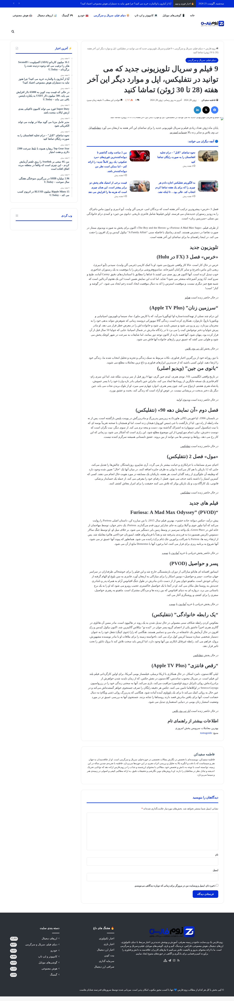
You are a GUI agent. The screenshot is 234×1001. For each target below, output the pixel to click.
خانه (192, 15)
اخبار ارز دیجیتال (105, 949)
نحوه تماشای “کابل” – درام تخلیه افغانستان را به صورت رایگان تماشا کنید (176, 157)
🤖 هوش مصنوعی (22, 15)
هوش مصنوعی (49, 968)
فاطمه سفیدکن (208, 100)
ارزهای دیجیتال (49, 938)
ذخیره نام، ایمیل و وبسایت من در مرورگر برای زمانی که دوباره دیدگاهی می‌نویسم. (174, 885)
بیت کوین (109, 955)
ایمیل (215, 870)
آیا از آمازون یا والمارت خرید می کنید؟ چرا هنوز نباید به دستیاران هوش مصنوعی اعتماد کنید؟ (125, 3)
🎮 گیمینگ (67, 15)
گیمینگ (53, 974)
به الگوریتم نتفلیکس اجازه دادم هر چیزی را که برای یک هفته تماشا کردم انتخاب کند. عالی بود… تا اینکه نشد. (175, 187)
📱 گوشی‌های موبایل (174, 15)
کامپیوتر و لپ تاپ (47, 956)
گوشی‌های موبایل (48, 962)
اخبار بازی (109, 944)
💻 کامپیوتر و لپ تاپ (146, 15)
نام (216, 854)
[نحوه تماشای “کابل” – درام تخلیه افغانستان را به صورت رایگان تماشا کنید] (208, 156)
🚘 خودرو (83, 15)
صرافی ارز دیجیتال (104, 966)
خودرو (54, 950)
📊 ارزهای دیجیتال (47, 15)
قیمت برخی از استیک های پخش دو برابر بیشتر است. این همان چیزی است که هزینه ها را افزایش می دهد (107, 187)
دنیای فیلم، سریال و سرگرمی (188, 48)
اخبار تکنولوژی (106, 938)
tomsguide (206, 732)
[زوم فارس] (212, 23)
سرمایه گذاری (106, 961)
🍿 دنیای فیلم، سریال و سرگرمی (111, 15)
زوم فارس (210, 48)
